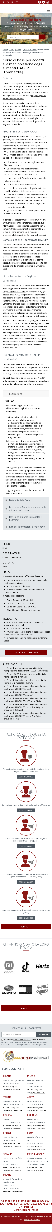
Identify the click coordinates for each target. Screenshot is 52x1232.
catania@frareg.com (11, 1167)
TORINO (7, 1097)
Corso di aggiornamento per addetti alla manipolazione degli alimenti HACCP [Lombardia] (26, 669)
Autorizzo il (8, 1039)
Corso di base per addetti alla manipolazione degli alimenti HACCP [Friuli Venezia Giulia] (25, 699)
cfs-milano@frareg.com (13, 1191)
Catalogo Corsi (15, 50)
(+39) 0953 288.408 (13, 1170)
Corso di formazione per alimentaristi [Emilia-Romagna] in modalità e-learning (25, 681)
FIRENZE (7, 1132)
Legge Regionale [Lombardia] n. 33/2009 (24, 490)
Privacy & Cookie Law (32, 1219)
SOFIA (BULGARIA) (36, 1153)
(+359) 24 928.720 (37, 1170)
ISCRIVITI (43, 1035)
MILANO (7, 1076)
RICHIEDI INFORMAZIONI (26, 652)
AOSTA (30, 1097)
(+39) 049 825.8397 (13, 1128)
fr (12, 2)
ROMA (30, 1132)
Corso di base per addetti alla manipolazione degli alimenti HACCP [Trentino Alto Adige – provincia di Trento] (25, 716)
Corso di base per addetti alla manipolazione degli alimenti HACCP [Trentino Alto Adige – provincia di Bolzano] (25, 707)
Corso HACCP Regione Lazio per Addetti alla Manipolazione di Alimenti (25, 675)
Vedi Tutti (26, 927)
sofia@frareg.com (34, 1167)
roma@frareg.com (34, 1146)
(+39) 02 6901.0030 (13, 1089)
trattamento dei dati (22, 1039)
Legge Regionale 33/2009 (14, 291)
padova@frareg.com (12, 1125)
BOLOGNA (32, 1114)
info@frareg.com (10, 1086)
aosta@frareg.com (35, 1107)
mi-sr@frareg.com (34, 1089)
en (8, 2)
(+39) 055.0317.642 (13, 1146)
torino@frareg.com (11, 1107)
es (17, 2)
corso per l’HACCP (36, 378)
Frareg (5, 50)
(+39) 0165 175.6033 (38, 1110)
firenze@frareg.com (11, 1143)
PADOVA (7, 1114)
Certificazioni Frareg (26, 1209)
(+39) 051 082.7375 (37, 1128)
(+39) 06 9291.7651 (37, 1149)
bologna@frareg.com (36, 1125)
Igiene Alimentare (30, 50)
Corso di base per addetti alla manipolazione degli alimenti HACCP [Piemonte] (25, 693)
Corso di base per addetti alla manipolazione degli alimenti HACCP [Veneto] (25, 687)
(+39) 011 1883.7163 (14, 1110)
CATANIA (7, 1153)
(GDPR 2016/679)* (38, 1039)
